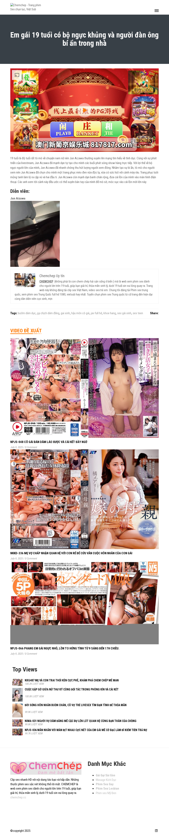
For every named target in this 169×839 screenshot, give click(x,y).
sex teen (138, 313)
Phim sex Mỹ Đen (106, 793)
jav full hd (96, 313)
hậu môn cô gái (80, 313)
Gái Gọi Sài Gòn (105, 775)
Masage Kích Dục (106, 780)
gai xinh (65, 313)
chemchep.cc (18, 797)
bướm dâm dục (27, 313)
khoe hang (109, 313)
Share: (154, 313)
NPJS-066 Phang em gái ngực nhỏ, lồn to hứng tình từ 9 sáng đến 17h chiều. (64, 648)
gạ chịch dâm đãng (48, 313)
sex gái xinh (124, 313)
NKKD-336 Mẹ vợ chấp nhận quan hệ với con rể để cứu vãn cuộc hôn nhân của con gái (71, 553)
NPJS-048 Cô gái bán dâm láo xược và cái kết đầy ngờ (48, 442)
